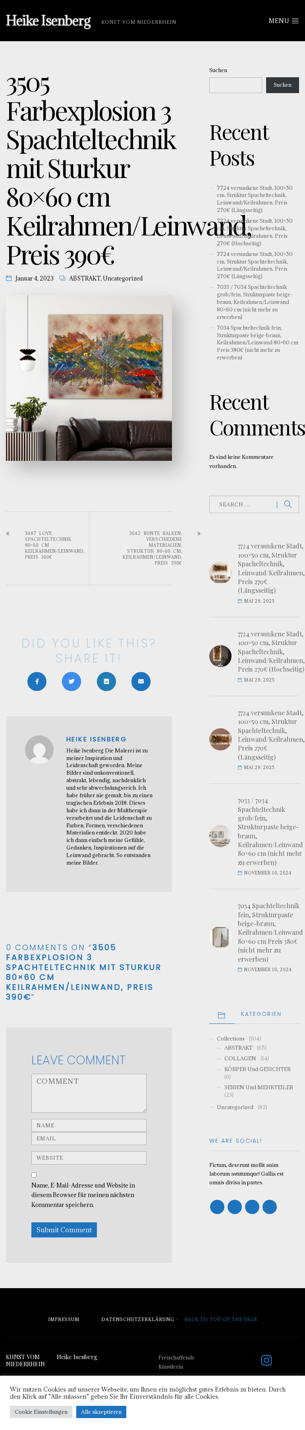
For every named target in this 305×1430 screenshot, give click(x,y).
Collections (231, 1038)
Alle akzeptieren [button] (101, 1411)
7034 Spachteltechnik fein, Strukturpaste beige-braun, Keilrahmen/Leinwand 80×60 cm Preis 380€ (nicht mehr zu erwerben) (257, 342)
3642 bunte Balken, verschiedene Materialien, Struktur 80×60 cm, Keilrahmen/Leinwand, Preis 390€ (152, 548)
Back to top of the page (220, 1319)
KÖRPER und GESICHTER (257, 1069)
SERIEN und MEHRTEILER (258, 1087)
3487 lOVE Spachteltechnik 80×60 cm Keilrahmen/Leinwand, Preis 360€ (55, 545)
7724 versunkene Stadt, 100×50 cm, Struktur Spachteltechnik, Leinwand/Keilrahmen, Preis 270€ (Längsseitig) (255, 265)
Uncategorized (123, 278)
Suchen (218, 70)
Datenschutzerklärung (137, 1319)
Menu (280, 21)
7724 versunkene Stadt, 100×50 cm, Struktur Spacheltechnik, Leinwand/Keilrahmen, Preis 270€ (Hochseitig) (255, 232)
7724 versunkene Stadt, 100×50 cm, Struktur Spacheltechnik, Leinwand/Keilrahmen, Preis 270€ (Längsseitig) (255, 199)
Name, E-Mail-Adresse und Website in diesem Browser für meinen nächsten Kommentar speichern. (83, 1195)
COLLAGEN (240, 1058)
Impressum (63, 1319)
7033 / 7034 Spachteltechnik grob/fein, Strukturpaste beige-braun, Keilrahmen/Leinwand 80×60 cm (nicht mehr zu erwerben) (254, 302)
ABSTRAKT (84, 278)
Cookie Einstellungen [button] (41, 1411)
